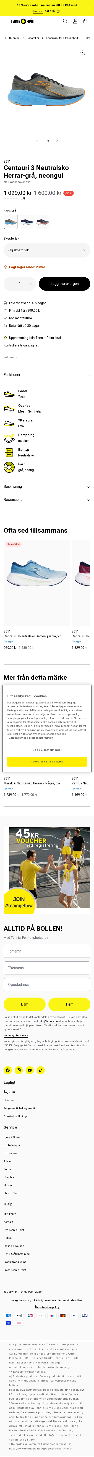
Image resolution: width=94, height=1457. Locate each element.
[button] (6, 21)
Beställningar (12, 1145)
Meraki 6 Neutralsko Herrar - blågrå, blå (32, 783)
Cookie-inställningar (16, 1116)
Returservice (11, 1153)
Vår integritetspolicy (16, 1035)
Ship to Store (11, 1193)
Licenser (9, 1100)
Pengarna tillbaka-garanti (19, 1108)
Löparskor (33, 38)
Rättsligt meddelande (47, 1300)
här (23, 733)
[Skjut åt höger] (57, 141)
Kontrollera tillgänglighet (21, 345)
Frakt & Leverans (14, 1246)
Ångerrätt (9, 1092)
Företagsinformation (40, 737)
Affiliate (8, 1161)
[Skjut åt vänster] (37, 141)
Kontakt (8, 1222)
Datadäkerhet (17, 737)
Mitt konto (10, 1214)
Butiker (8, 1238)
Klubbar (8, 1185)
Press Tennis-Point (15, 1270)
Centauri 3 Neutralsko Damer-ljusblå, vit (32, 636)
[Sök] (65, 21)
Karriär (8, 1169)
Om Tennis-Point (14, 1230)
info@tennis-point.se (51, 1021)
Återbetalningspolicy (47, 1307)
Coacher (9, 1177)
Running (14, 38)
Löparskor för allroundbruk (62, 38)
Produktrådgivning (15, 1262)
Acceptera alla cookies (47, 761)
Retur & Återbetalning (17, 1254)
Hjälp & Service (13, 1137)
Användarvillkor (73, 1300)
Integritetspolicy (21, 1300)
